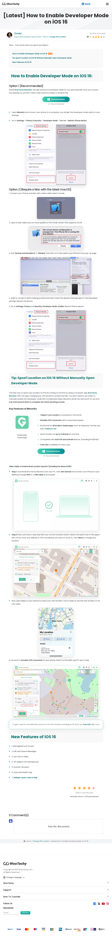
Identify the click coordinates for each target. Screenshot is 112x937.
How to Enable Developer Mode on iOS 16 (29, 53)
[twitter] (98, 903)
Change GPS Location (57, 37)
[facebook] (94, 903)
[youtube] (103, 903)
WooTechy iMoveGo (23, 90)
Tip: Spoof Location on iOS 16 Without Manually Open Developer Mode (42, 58)
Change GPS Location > (42, 841)
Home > (29, 841)
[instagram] (107, 903)
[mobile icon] (107, 4)
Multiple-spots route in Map (25, 777)
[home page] (11, 4)
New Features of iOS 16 (22, 62)
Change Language (14, 877)
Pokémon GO (50, 429)
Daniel (17, 33)
